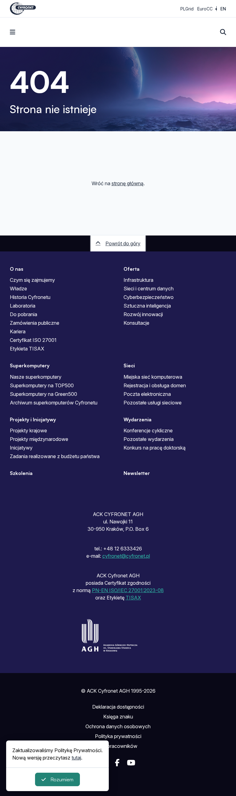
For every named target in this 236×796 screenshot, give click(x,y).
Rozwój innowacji (143, 314)
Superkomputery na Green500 (43, 394)
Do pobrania (23, 314)
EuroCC (205, 8)
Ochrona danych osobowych (118, 726)
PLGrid (187, 8)
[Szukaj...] (223, 32)
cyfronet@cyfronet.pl (126, 556)
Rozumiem (61, 779)
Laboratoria (22, 306)
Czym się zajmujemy (32, 280)
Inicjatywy (21, 448)
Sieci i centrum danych (149, 288)
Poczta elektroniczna (147, 394)
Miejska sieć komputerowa (153, 377)
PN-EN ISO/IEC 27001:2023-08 (128, 590)
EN (223, 8)
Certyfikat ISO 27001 (33, 340)
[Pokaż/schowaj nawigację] (12, 32)
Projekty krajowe (28, 430)
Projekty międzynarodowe (39, 439)
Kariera (18, 331)
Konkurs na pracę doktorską (155, 448)
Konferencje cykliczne (148, 430)
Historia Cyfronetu (30, 297)
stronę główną (128, 183)
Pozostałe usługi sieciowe (153, 403)
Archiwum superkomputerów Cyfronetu (53, 403)
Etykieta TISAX (27, 349)
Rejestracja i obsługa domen (155, 385)
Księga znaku (118, 717)
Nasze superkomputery (35, 377)
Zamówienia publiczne (34, 323)
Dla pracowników (118, 746)
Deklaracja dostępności (118, 707)
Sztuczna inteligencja (147, 306)
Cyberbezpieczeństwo (149, 297)
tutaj (76, 758)
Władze (18, 288)
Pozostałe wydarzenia (149, 439)
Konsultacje (136, 323)
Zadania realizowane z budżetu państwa (55, 456)
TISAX (133, 598)
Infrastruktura (138, 280)
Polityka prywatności (118, 736)
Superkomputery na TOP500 (42, 385)
